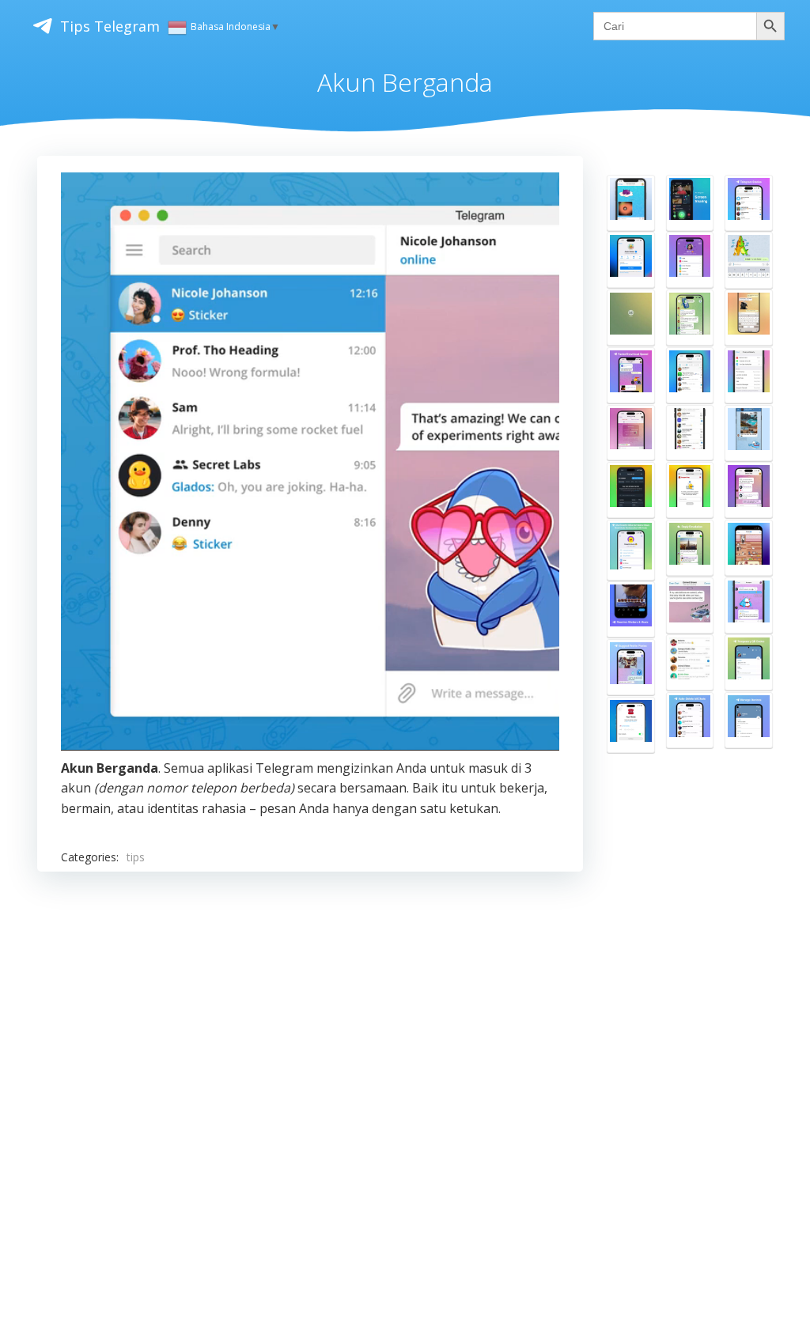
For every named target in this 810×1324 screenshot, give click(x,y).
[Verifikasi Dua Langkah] (749, 375)
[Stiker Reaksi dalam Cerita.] (631, 609)
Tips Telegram (110, 26)
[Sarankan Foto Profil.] (631, 667)
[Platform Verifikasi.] (690, 490)
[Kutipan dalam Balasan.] (690, 548)
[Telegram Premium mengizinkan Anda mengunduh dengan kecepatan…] (631, 375)
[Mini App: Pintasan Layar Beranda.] (749, 548)
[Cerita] (749, 203)
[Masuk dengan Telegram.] (631, 490)
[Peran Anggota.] (690, 317)
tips (136, 856)
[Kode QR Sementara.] (749, 662)
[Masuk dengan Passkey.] (631, 725)
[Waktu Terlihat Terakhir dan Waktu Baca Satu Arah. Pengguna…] (631, 550)
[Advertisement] (310, 1055)
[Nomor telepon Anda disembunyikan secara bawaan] (749, 433)
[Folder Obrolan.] (690, 433)
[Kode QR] (749, 720)
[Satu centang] (749, 260)
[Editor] (749, 317)
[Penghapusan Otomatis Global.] (690, 720)
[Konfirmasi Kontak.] (631, 433)
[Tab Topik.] (690, 375)
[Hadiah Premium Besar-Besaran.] (690, 260)
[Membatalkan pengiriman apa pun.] (690, 605)
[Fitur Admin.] (749, 605)
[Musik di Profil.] (749, 490)
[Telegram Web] (631, 317)
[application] (310, 461)
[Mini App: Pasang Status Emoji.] (631, 260)
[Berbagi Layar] (690, 203)
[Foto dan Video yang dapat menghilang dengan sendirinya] (631, 203)
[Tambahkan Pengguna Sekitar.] (690, 662)
